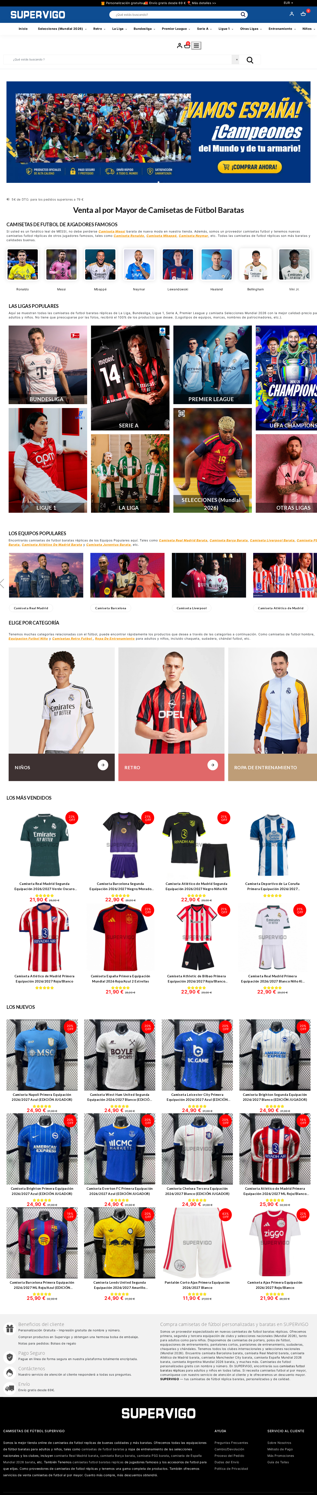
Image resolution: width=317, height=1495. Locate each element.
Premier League (174, 28)
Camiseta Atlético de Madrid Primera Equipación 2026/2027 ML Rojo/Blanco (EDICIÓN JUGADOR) (275, 1194)
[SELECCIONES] (212, 460)
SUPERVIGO (169, 1379)
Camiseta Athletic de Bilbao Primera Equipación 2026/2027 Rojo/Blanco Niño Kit (196, 981)
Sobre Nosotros (279, 1442)
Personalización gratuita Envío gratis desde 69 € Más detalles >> (160, 3)
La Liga (118, 28)
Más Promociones (280, 1455)
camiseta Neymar (193, 235)
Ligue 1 (224, 28)
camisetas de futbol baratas (103, 1449)
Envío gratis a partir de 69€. (33, 199)
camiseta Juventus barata (108, 544)
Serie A (202, 28)
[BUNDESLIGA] (48, 365)
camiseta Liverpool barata (272, 540)
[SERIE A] (130, 378)
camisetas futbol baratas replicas (98, 1462)
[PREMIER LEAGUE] (212, 365)
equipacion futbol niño (28, 638)
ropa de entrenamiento (115, 638)
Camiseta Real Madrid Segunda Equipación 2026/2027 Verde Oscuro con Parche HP (44, 889)
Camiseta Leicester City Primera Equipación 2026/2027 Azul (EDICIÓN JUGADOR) (197, 1100)
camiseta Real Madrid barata (183, 540)
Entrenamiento (280, 28)
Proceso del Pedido (229, 1455)
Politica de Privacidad (231, 1468)
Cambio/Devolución (229, 1449)
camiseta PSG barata (153, 1455)
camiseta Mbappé (161, 235)
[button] (31, 608)
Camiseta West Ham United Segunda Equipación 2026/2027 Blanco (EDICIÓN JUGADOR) (119, 1100)
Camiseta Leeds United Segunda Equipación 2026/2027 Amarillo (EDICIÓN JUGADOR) (119, 1287)
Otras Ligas (249, 28)
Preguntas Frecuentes (231, 1442)
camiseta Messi (112, 231)
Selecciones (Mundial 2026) (60, 28)
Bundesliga (143, 28)
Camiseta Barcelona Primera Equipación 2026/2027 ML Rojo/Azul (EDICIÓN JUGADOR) (42, 1287)
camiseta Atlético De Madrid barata (52, 544)
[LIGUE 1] (48, 460)
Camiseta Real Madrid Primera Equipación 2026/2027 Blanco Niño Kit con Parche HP (272, 981)
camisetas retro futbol (72, 638)
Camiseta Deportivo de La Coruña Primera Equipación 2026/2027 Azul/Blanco (272, 889)
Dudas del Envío (227, 1462)
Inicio (23, 28)
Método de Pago (280, 1449)
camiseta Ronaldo (129, 235)
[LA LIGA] (130, 473)
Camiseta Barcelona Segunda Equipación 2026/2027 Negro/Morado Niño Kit (120, 889)
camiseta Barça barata (229, 540)
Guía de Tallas (278, 1462)
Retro (97, 28)
